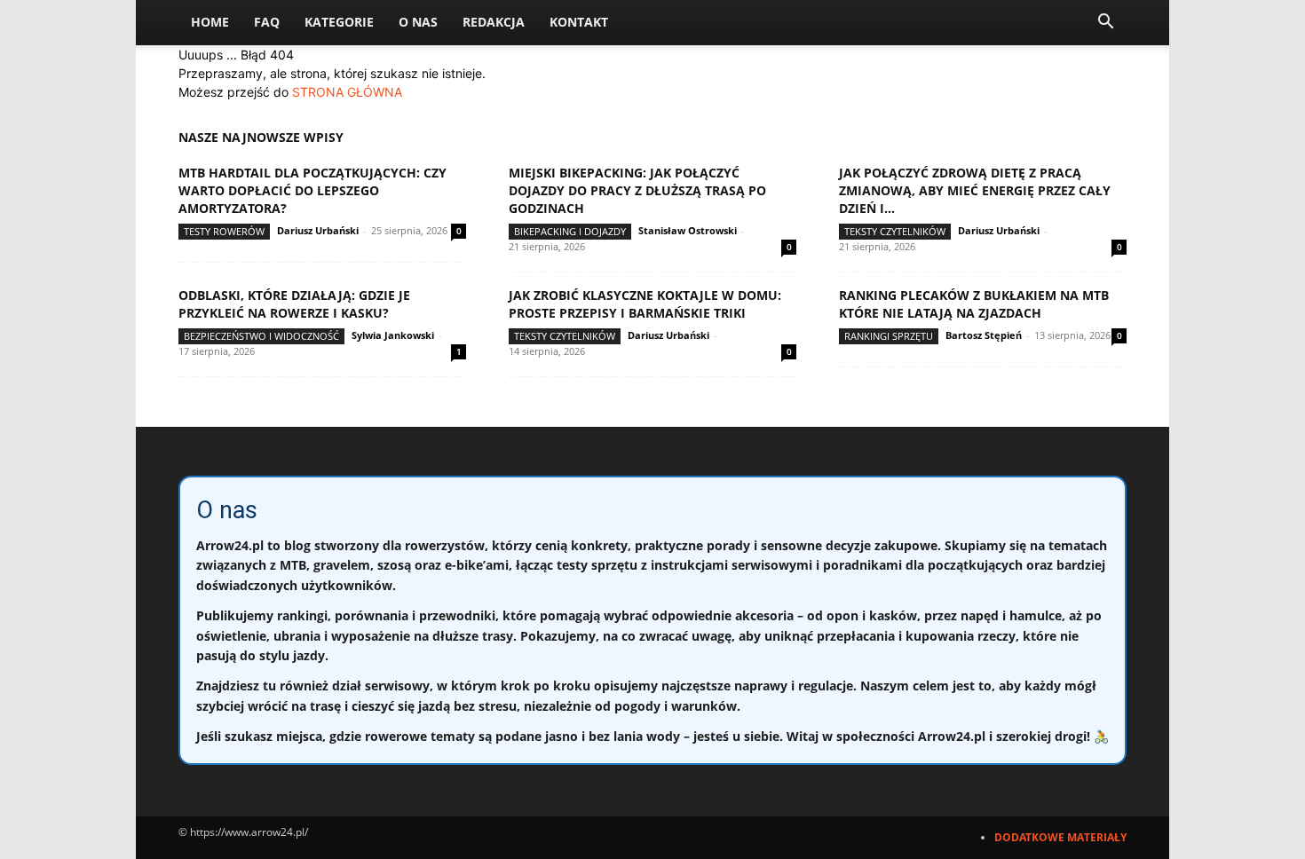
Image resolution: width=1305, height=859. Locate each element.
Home (210, 21)
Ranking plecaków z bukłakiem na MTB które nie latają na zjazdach (974, 304)
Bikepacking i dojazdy (570, 231)
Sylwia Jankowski (393, 335)
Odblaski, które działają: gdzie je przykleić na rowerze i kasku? (294, 304)
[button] (1105, 23)
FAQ (267, 21)
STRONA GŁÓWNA (347, 91)
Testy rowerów (224, 231)
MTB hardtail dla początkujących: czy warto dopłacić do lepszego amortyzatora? (312, 190)
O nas (418, 21)
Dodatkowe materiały (1060, 837)
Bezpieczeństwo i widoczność (261, 336)
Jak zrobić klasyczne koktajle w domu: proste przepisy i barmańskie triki (645, 304)
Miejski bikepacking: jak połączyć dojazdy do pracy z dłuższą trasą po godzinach (637, 190)
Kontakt (579, 21)
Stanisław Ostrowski (687, 230)
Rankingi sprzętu (888, 336)
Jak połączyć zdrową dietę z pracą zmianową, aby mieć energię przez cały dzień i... (975, 190)
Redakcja (494, 21)
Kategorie (339, 21)
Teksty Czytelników (894, 231)
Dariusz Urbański (318, 230)
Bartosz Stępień (983, 335)
